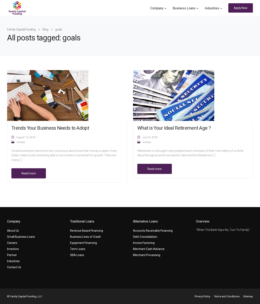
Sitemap (248, 296)
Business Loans (184, 8)
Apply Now (240, 8)
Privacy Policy (202, 296)
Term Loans (77, 249)
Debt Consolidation (145, 236)
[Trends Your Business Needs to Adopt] (47, 95)
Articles (21, 142)
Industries (212, 8)
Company (157, 8)
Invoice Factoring (144, 242)
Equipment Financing (83, 242)
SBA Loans (77, 255)
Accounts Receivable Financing (153, 230)
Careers (12, 242)
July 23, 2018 (149, 137)
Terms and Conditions (226, 296)
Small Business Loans (21, 236)
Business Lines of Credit (85, 236)
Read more (29, 173)
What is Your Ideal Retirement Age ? (174, 128)
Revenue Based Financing (86, 230)
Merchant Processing (146, 255)
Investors (13, 249)
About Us (13, 230)
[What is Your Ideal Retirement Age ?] (173, 95)
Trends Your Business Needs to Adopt (50, 128)
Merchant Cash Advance (149, 249)
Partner (12, 255)
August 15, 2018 (25, 137)
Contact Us (14, 267)
